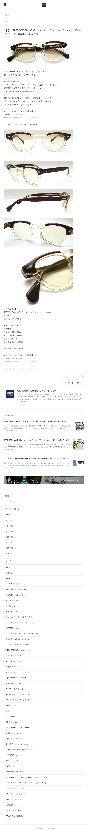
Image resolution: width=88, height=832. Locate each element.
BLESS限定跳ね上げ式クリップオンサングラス (22, 633)
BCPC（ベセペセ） (12, 766)
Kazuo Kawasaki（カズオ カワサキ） (19, 639)
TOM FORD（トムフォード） (16, 794)
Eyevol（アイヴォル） (14, 738)
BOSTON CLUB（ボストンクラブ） (18, 700)
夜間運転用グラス (12, 666)
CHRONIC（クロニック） (15, 628)
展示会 (8, 567)
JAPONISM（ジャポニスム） (16, 772)
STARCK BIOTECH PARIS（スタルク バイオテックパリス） (27, 777)
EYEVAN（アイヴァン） (14, 584)
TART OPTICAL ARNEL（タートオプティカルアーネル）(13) (20, 370)
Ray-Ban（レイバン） (13, 672)
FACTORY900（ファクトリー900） (18, 727)
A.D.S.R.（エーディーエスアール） (18, 644)
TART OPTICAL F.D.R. (14, 655)
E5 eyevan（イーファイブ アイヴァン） (20, 617)
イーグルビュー (11, 606)
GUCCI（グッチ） (12, 600)
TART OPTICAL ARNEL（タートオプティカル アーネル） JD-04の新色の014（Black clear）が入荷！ (42, 421)
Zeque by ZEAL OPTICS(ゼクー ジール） (21, 749)
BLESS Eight (10, 716)
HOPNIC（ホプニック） (14, 661)
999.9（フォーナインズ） (15, 810)
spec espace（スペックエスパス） (18, 694)
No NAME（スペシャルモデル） (17, 744)
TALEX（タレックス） (14, 733)
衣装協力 (9, 578)
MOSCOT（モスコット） (15, 689)
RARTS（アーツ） (12, 705)
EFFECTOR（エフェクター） (16, 755)
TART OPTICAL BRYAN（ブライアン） (20, 622)
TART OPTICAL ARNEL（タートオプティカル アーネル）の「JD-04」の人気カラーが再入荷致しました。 (43, 440)
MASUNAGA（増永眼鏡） (15, 816)
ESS (7, 711)
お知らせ (9, 573)
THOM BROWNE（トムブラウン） (18, 650)
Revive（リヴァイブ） (14, 683)
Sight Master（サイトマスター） (17, 677)
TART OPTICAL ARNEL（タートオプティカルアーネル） (26, 783)
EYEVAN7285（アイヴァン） (16, 595)
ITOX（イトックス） (13, 611)
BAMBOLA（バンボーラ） (15, 805)
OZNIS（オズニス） (13, 722)
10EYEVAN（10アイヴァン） (16, 589)
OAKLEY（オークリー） (14, 799)
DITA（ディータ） (12, 760)
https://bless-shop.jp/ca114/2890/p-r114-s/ (21, 117)
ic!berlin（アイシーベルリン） (16, 788)
